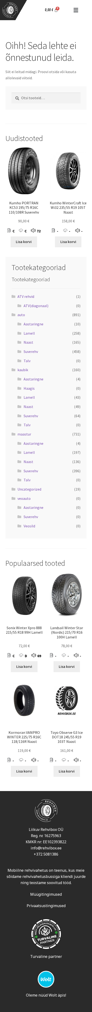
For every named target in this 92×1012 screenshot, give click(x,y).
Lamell (29, 333)
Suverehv (31, 351)
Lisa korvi (24, 241)
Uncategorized (29, 489)
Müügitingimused (46, 894)
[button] (76, 10)
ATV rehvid (25, 296)
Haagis (29, 388)
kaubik (22, 369)
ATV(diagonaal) (36, 305)
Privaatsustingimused (46, 905)
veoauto (24, 498)
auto (21, 314)
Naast (28, 342)
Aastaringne (33, 324)
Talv (27, 360)
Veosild (29, 526)
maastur (24, 434)
